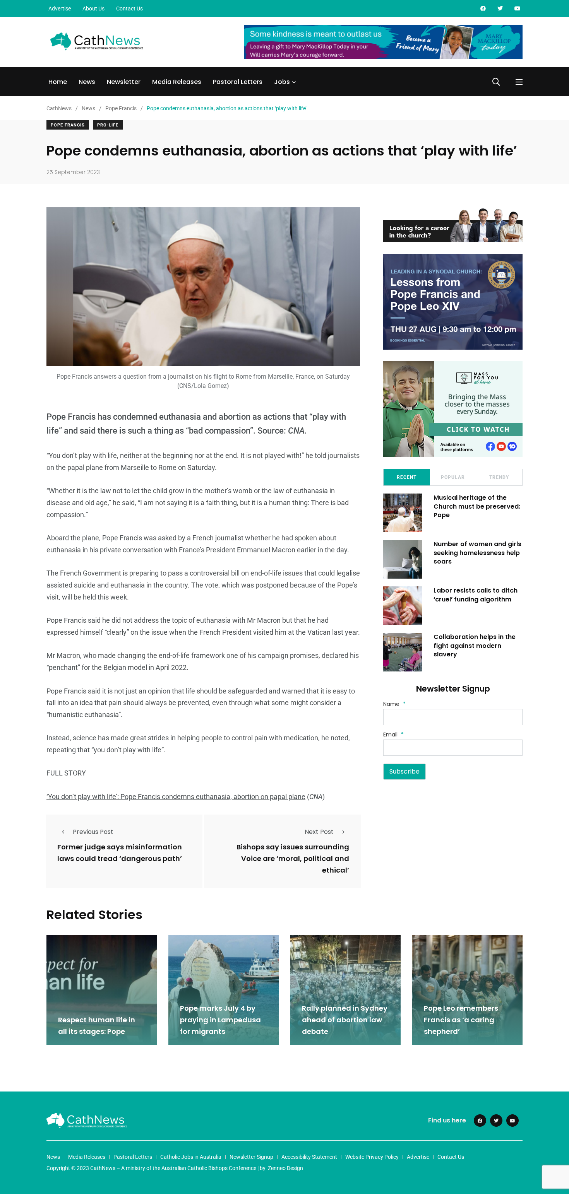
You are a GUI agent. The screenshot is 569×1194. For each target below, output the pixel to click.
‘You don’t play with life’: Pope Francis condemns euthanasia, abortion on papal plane (175, 797)
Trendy (499, 477)
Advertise (59, 8)
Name (394, 704)
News (87, 81)
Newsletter (124, 81)
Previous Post (93, 831)
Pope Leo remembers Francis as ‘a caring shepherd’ (461, 1019)
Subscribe (404, 771)
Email (393, 734)
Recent (406, 477)
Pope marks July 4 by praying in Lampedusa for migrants (220, 1019)
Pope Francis (68, 125)
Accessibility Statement (309, 1157)
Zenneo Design (285, 1168)
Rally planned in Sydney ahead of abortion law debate (344, 1019)
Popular (453, 477)
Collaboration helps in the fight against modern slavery (475, 645)
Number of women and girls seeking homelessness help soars (477, 553)
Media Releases (176, 81)
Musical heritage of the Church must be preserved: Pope (477, 506)
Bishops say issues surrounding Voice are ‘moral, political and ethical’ (293, 858)
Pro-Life (107, 125)
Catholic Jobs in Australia (190, 1157)
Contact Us (129, 8)
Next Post (319, 831)
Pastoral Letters (237, 81)
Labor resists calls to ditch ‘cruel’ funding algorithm (476, 594)
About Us (93, 8)
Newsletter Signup (251, 1157)
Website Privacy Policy (372, 1157)
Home (57, 81)
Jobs (282, 81)
